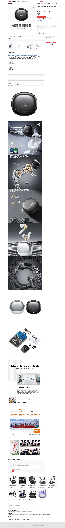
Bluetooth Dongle (17, 514)
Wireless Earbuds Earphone (17, 519)
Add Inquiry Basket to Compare (21, 28)
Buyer (41, 3)
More (8, 520)
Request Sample (49, 18)
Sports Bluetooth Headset (32, 514)
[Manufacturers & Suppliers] (12, 1)
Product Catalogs (18, 505)
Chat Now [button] (52, 16)
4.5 (48, 37)
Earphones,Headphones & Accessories (24, 514)
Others (45, 508)
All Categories (10, 3)
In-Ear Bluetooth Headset (39, 514)
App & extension (48, 3)
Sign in (56, 1)
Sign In (37, 33)
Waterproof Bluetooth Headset (46, 514)
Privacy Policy (42, 525)
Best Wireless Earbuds (11, 519)
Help (44, 3)
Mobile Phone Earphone (11, 514)
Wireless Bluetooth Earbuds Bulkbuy (25, 519)
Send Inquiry (41, 16)
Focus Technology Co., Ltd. (28, 525)
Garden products (22, 508)
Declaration (39, 525)
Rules (56, 3)
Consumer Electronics (10, 508)
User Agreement (36, 525)
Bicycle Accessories (34, 508)
